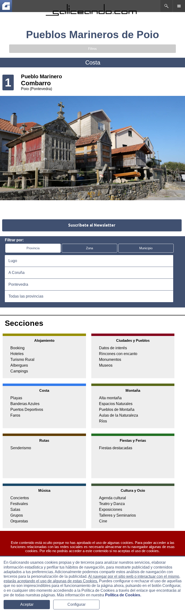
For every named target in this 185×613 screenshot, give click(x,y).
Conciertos (19, 498)
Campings (19, 371)
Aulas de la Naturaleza (118, 415)
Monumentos (110, 359)
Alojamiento (44, 340)
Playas (16, 398)
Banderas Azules (25, 404)
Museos (105, 365)
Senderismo (20, 448)
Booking (17, 348)
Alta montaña (110, 398)
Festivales (19, 504)
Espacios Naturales (115, 404)
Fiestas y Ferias (133, 440)
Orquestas (19, 521)
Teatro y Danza (112, 504)
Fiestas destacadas (115, 448)
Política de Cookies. (123, 595)
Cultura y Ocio (133, 490)
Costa (44, 390)
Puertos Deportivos (26, 409)
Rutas (44, 440)
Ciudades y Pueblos (133, 340)
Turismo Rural (22, 359)
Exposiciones (110, 509)
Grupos (16, 515)
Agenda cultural (112, 498)
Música (44, 490)
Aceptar (26, 604)
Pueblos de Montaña (116, 409)
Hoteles (17, 354)
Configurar (76, 604)
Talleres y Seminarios (117, 515)
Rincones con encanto (118, 354)
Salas (15, 509)
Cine (103, 521)
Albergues (19, 365)
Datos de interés (113, 348)
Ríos (103, 421)
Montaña (133, 390)
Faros (15, 415)
